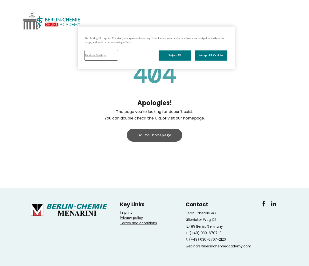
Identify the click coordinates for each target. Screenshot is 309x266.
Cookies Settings (95, 55)
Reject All (175, 55)
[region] (156, 48)
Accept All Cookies (211, 55)
